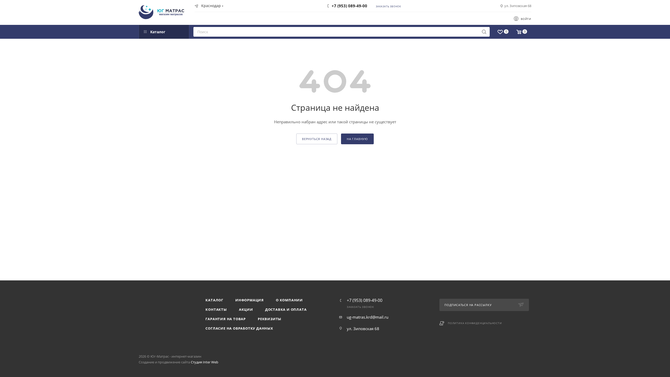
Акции (246, 309)
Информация (249, 300)
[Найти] (484, 32)
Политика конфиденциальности (475, 323)
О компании (289, 300)
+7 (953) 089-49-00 (349, 5)
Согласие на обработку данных (239, 328)
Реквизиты (269, 319)
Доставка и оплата (286, 309)
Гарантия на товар (225, 319)
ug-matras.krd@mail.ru (367, 317)
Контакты (216, 309)
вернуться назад (317, 139)
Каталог (214, 300)
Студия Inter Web (204, 362)
